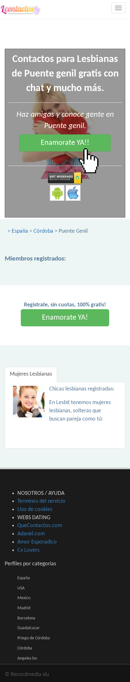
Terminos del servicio (41, 501)
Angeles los (27, 658)
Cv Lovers (28, 550)
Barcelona (26, 618)
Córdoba (43, 231)
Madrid (23, 608)
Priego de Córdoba (33, 638)
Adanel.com (31, 534)
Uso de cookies (34, 510)
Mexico (23, 598)
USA (21, 588)
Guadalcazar (28, 628)
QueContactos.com (39, 526)
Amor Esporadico (37, 542)
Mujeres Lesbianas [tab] (31, 374)
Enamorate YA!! (65, 143)
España (20, 231)
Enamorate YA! (65, 318)
